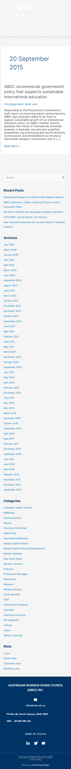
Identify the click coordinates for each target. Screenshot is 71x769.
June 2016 (9, 464)
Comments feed (12, 663)
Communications (12, 518)
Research (9, 584)
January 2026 (11, 254)
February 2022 (11, 336)
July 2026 (9, 244)
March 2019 (10, 413)
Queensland (10, 579)
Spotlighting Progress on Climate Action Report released (33, 197)
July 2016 (9, 459)
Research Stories (13, 589)
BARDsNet (9, 512)
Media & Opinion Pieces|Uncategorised (24, 548)
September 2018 (12, 428)
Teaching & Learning (14, 615)
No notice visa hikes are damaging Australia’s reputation (33, 212)
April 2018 (9, 433)
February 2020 (11, 387)
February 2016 (11, 474)
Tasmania (9, 610)
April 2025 (9, 265)
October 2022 (11, 316)
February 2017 (11, 443)
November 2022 (12, 311)
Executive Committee (15, 528)
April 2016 (9, 469)
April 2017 (9, 438)
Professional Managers (16, 574)
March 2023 (10, 295)
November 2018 (12, 418)
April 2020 (9, 382)
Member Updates (13, 553)
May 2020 (9, 377)
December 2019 (12, 392)
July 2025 (9, 260)
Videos (7, 630)
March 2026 (10, 249)
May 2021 (9, 347)
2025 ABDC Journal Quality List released (25, 217)
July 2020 (9, 372)
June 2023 (9, 290)
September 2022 (12, 321)
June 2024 (9, 275)
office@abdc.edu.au (36, 705)
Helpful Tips (10, 533)
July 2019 (9, 397)
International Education (16, 538)
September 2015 (12, 489)
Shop (27, 30)
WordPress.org (11, 668)
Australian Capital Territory (18, 507)
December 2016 (12, 449)
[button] (8, 30)
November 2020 (12, 357)
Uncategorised (13, 104)
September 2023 (13, 280)
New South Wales (13, 558)
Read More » (12, 146)
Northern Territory (13, 564)
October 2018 (11, 423)
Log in (7, 653)
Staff (6, 599)
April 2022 (9, 331)
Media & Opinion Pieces (16, 543)
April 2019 (9, 408)
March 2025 (10, 270)
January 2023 (11, 300)
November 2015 (12, 484)
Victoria (8, 625)
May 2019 (9, 403)
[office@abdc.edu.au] (35, 699)
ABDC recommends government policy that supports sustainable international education (34, 91)
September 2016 (12, 454)
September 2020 (13, 367)
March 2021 (10, 351)
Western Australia (13, 635)
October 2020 (11, 362)
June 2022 (9, 326)
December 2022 (12, 306)
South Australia (12, 594)
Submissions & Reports (16, 604)
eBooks (7, 523)
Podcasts (9, 569)
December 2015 (12, 479)
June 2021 (9, 341)
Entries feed (10, 658)
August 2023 (10, 285)
